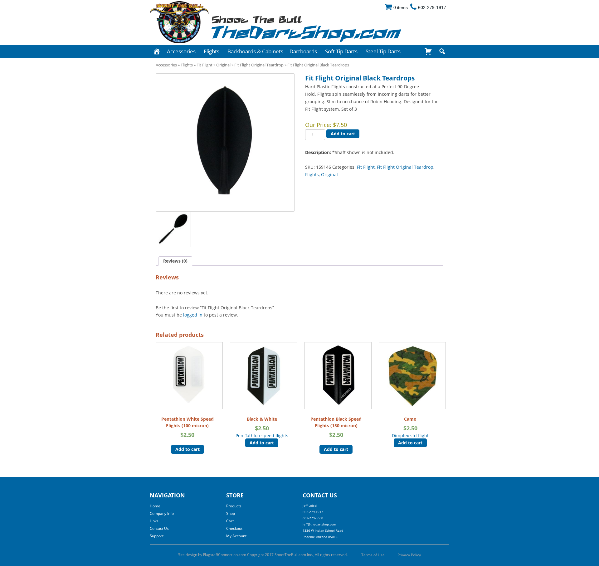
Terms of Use (373, 555)
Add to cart (343, 134)
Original (223, 65)
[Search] (442, 51)
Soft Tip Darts (341, 51)
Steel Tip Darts (383, 51)
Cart (230, 521)
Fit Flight (204, 65)
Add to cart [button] (187, 449)
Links (154, 521)
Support (156, 536)
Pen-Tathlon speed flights (262, 427)
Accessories (181, 51)
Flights (211, 51)
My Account (236, 536)
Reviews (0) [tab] (175, 261)
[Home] (157, 51)
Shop (230, 513)
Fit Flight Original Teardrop (259, 65)
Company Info (162, 513)
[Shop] (428, 51)
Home (155, 506)
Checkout (234, 528)
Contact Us (159, 528)
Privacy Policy (409, 555)
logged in (192, 315)
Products (233, 506)
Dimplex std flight (410, 427)
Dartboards (303, 51)
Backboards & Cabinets (255, 51)
